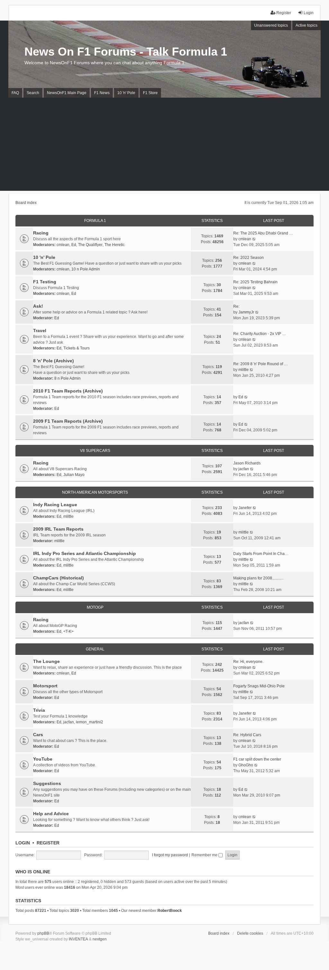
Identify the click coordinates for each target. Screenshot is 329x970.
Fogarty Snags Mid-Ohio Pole (259, 686)
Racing (41, 232)
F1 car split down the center (257, 759)
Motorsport (45, 685)
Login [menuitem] (309, 13)
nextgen (100, 939)
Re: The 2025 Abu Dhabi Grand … (263, 233)
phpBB (43, 933)
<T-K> (68, 631)
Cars (38, 734)
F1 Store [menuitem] (150, 93)
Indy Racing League (55, 504)
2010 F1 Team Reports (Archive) (68, 390)
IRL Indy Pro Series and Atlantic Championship (84, 553)
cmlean (63, 244)
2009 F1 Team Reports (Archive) (68, 421)
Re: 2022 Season (248, 257)
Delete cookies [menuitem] (250, 933)
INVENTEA (78, 939)
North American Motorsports (95, 492)
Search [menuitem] (33, 93)
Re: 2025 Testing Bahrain (255, 282)
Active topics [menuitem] (306, 25)
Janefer (245, 508)
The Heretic (114, 244)
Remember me (204, 855)
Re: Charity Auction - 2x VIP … (259, 333)
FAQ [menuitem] (15, 93)
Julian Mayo (73, 474)
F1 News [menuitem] (102, 93)
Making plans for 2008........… (258, 578)
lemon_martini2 (89, 722)
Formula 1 (95, 220)
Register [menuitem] (283, 13)
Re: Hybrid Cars (247, 735)
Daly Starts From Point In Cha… (261, 553)
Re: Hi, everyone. (248, 661)
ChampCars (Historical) (58, 577)
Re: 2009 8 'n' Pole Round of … (260, 364)
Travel (39, 330)
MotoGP (95, 607)
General (95, 649)
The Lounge (46, 661)
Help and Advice (51, 813)
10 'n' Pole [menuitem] (126, 93)
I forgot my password (170, 855)
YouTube (42, 759)
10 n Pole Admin (85, 269)
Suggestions (47, 783)
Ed (73, 244)
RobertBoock (169, 910)
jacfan (243, 469)
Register (48, 842)
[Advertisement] (164, 146)
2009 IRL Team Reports (58, 529)
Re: (236, 306)
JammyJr (246, 312)
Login (22, 842)
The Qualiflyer (90, 244)
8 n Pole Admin (67, 378)
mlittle (243, 369)
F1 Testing (44, 281)
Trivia (39, 710)
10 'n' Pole (44, 257)
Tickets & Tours (76, 348)
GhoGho (245, 765)
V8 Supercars (95, 450)
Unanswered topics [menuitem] (271, 25)
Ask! (38, 306)
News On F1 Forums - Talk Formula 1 (125, 51)
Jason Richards (247, 463)
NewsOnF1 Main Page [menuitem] (66, 93)
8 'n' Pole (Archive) (53, 360)
